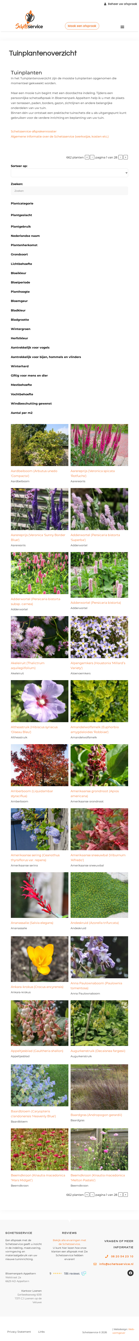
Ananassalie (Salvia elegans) (32, 923)
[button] (122, 27)
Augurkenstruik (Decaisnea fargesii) (98, 1051)
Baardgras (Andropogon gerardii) (96, 1115)
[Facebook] (130, 1273)
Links (41, 1331)
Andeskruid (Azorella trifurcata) (95, 923)
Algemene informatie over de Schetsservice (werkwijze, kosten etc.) (60, 136)
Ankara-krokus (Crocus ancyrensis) (37, 987)
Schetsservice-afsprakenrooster (33, 131)
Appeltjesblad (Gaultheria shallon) (37, 1051)
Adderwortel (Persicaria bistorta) (96, 602)
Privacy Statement (19, 1331)
